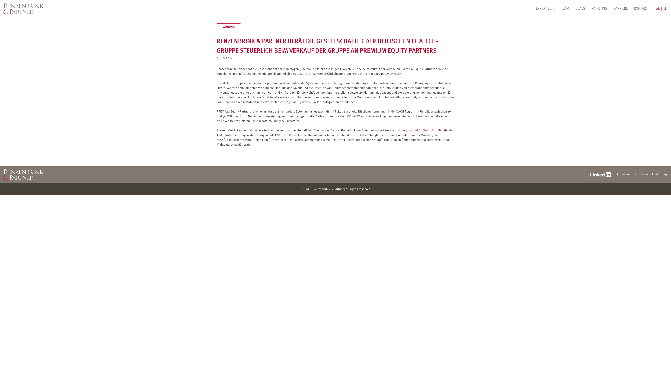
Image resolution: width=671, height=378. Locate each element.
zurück (229, 26)
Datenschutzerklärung (653, 174)
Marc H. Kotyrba (401, 130)
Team (565, 8)
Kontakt (640, 8)
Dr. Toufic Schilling (431, 130)
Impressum (624, 174)
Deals (580, 8)
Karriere (621, 8)
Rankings (599, 8)
